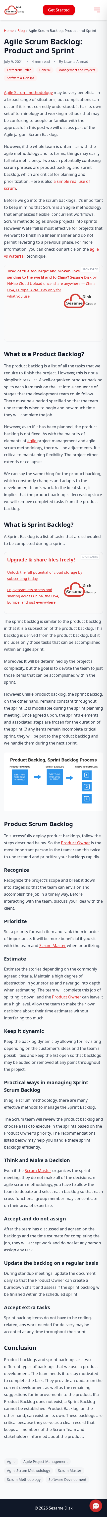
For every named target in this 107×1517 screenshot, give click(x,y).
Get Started (59, 10)
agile (32, 440)
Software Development (67, 1479)
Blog (21, 30)
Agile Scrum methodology (28, 92)
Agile (11, 1461)
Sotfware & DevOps (20, 78)
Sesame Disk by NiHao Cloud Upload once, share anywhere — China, (52, 277)
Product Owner (75, 843)
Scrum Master (52, 945)
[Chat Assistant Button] (95, 1505)
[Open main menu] (97, 10)
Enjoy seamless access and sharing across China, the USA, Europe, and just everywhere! (33, 596)
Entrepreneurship (19, 70)
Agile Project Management (45, 1461)
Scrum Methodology (24, 1479)
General (45, 70)
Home (9, 30)
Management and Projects (76, 70)
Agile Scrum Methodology (28, 1470)
